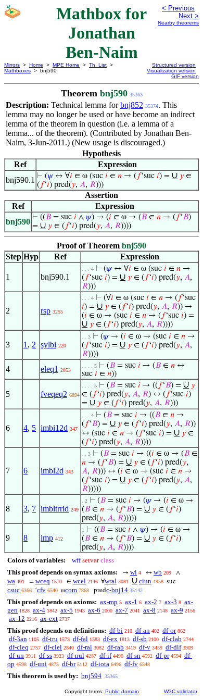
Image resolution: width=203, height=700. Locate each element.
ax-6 (94, 610)
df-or (169, 630)
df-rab (115, 647)
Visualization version (171, 70)
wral (111, 581)
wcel (79, 581)
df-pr (162, 655)
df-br (68, 664)
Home (36, 65)
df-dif (173, 647)
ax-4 (39, 610)
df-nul (75, 655)
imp (47, 537)
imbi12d (54, 427)
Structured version (174, 65)
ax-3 (170, 602)
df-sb (140, 639)
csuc (13, 590)
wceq (42, 581)
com (71, 590)
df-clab (172, 639)
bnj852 (131, 105)
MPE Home (66, 65)
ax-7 (122, 610)
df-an (142, 630)
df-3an (18, 639)
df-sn (133, 655)
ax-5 (66, 610)
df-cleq (19, 647)
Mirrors (12, 65)
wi (133, 572)
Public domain (122, 691)
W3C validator (180, 691)
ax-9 (177, 610)
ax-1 (131, 602)
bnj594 (91, 676)
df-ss (45, 655)
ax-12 (17, 618)
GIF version (185, 76)
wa (11, 581)
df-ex (110, 639)
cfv (41, 590)
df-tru (50, 639)
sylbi (48, 344)
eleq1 (49, 369)
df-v (144, 647)
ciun (145, 581)
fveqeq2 (54, 394)
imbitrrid (55, 508)
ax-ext (49, 618)
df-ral (84, 647)
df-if (105, 655)
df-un (16, 655)
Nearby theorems (178, 23)
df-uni (38, 664)
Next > (189, 16)
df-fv (131, 664)
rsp (45, 310)
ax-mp (109, 602)
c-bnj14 (117, 590)
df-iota (100, 664)
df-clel (53, 647)
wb (158, 572)
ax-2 (151, 602)
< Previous (178, 8)
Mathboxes (17, 70)
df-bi (116, 630)
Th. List (98, 65)
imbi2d (52, 470)
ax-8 (149, 610)
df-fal (80, 639)
